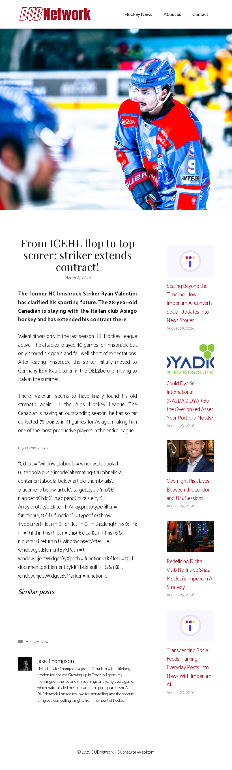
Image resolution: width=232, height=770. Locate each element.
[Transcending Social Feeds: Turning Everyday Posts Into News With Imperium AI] (190, 636)
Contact (200, 14)
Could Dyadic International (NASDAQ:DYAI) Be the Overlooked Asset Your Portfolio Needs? (190, 401)
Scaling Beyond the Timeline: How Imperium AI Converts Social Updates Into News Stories (190, 303)
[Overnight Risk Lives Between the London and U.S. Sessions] (190, 467)
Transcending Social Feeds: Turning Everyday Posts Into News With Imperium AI (189, 668)
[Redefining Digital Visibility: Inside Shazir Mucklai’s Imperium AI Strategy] (190, 547)
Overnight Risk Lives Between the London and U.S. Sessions (188, 490)
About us (172, 14)
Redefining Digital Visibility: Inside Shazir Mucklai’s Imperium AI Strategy (190, 574)
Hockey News (138, 14)
